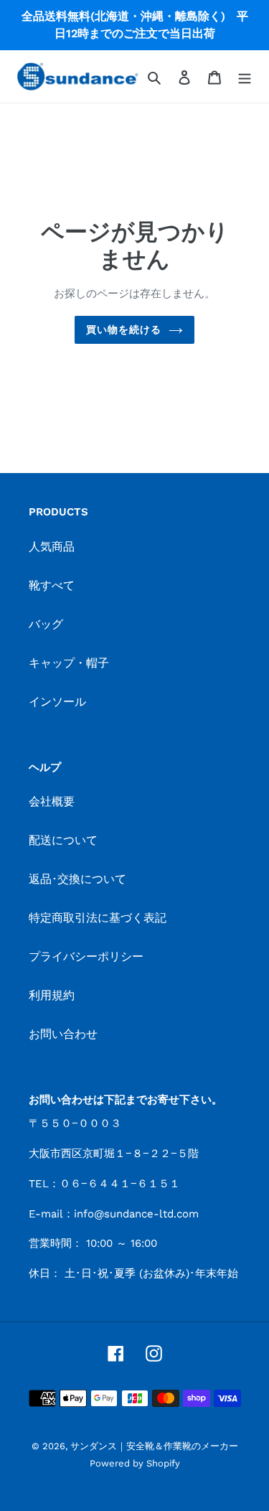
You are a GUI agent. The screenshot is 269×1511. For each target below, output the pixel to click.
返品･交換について (77, 879)
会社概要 (52, 801)
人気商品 (52, 546)
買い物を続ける (124, 329)
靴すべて (52, 585)
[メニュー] (245, 77)
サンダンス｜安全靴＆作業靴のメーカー (154, 1446)
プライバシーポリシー (86, 956)
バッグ (46, 624)
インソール (57, 701)
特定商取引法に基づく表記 (97, 918)
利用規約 (52, 995)
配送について (63, 840)
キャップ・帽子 (69, 663)
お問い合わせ (63, 1034)
